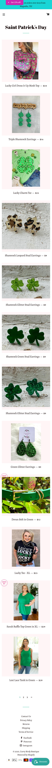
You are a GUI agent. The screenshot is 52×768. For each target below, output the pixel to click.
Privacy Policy (26, 720)
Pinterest (27, 741)
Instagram (27, 745)
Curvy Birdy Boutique (29, 751)
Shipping (26, 728)
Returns (26, 724)
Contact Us (26, 716)
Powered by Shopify (26, 754)
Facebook (27, 737)
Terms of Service (26, 731)
